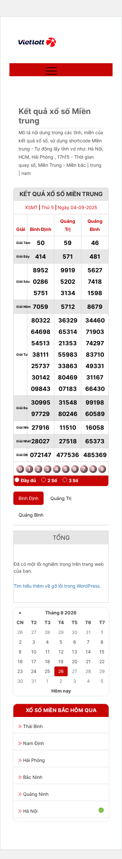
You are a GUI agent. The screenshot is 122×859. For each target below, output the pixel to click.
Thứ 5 (47, 207)
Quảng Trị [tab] (60, 498)
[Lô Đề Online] (37, 42)
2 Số (52, 480)
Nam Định (33, 743)
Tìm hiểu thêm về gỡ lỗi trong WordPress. (57, 586)
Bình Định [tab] (28, 498)
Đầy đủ (28, 480)
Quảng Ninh (35, 794)
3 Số (73, 480)
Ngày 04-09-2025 (77, 207)
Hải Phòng (34, 760)
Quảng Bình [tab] (31, 515)
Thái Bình (33, 726)
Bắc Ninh (32, 777)
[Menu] (49, 69)
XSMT (31, 207)
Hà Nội (30, 811)
